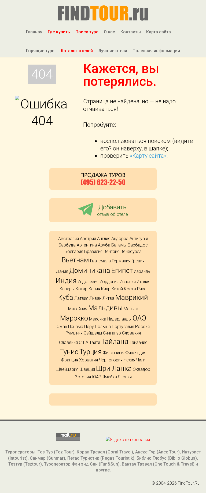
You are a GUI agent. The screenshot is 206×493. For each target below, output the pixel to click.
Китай (117, 288)
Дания (62, 271)
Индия (66, 281)
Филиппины (113, 352)
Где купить (59, 31)
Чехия (129, 359)
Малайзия (77, 308)
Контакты (130, 31)
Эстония (83, 376)
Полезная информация (156, 50)
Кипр (106, 288)
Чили (140, 359)
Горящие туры (41, 50)
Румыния (74, 333)
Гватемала (100, 260)
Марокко (74, 318)
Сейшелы (93, 333)
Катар (81, 288)
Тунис (69, 352)
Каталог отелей (77, 50)
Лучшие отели (112, 50)
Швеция (87, 369)
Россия (142, 326)
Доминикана (89, 270)
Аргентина (87, 245)
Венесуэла (131, 251)
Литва (108, 298)
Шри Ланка (114, 368)
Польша (103, 326)
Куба (65, 297)
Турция (90, 352)
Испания (128, 281)
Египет (122, 270)
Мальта (131, 308)
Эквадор (141, 369)
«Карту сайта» (148, 155)
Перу (89, 326)
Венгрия (111, 251)
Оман (62, 326)
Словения (68, 342)
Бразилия (93, 251)
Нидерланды (119, 319)
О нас (109, 31)
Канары (67, 288)
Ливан (95, 298)
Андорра (119, 238)
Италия (143, 281)
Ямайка (109, 376)
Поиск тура (86, 31)
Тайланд (114, 341)
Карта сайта (158, 31)
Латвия (81, 298)
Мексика (97, 319)
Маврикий (131, 297)
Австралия (68, 238)
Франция (69, 359)
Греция (138, 260)
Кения (94, 288)
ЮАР (96, 376)
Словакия (131, 333)
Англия (103, 238)
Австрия (88, 238)
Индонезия (88, 281)
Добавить (112, 210)
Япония (125, 376)
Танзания (138, 342)
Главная (34, 31)
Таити (94, 342)
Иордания (109, 281)
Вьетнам (75, 260)
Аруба (104, 245)
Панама (75, 326)
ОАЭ (139, 318)
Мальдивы (105, 308)
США (83, 342)
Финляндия (135, 352)
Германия (121, 260)
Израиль (142, 271)
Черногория (111, 359)
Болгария (74, 251)
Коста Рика (135, 288)
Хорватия (88, 359)
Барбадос (138, 245)
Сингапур (112, 333)
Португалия (123, 326)
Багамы (119, 245)
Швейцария (67, 369)
